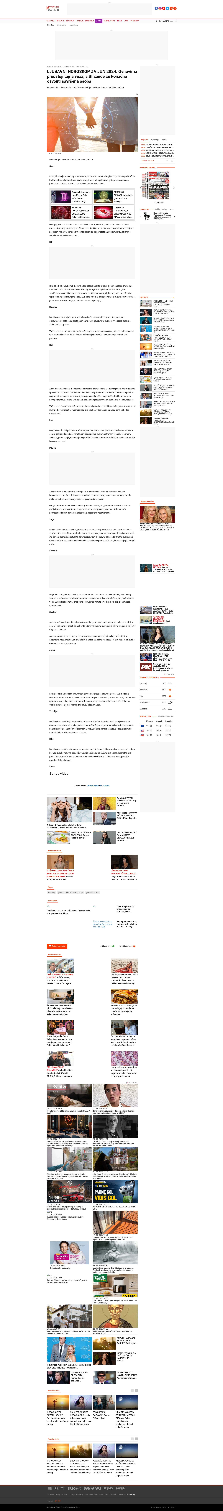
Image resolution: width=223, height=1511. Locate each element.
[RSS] (173, 297)
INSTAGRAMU (93, 786)
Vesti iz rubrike (53, 1439)
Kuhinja (80, 21)
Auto (126, 21)
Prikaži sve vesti (148, 161)
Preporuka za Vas (54, 850)
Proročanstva (61, 25)
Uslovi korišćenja (130, 1495)
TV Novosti (135, 21)
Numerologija (73, 25)
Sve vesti (144, 297)
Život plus (70, 21)
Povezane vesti (53, 1390)
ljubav (60, 893)
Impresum (51, 1501)
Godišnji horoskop (161, 209)
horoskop (51, 893)
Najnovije (144, 140)
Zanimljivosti (109, 21)
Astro (98, 21)
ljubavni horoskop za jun (74, 893)
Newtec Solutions (161, 1507)
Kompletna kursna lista (165, 716)
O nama (120, 1495)
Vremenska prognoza (149, 678)
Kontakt (57, 1501)
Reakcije (164, 140)
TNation (172, 1507)
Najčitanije (155, 140)
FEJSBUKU (104, 786)
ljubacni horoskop (92, 893)
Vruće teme (52, 900)
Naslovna (50, 21)
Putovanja (89, 21)
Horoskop (50, 25)
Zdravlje (60, 21)
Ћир (171, 8)
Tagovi (50, 887)
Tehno (119, 21)
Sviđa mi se (106, 946)
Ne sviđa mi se (126, 946)
